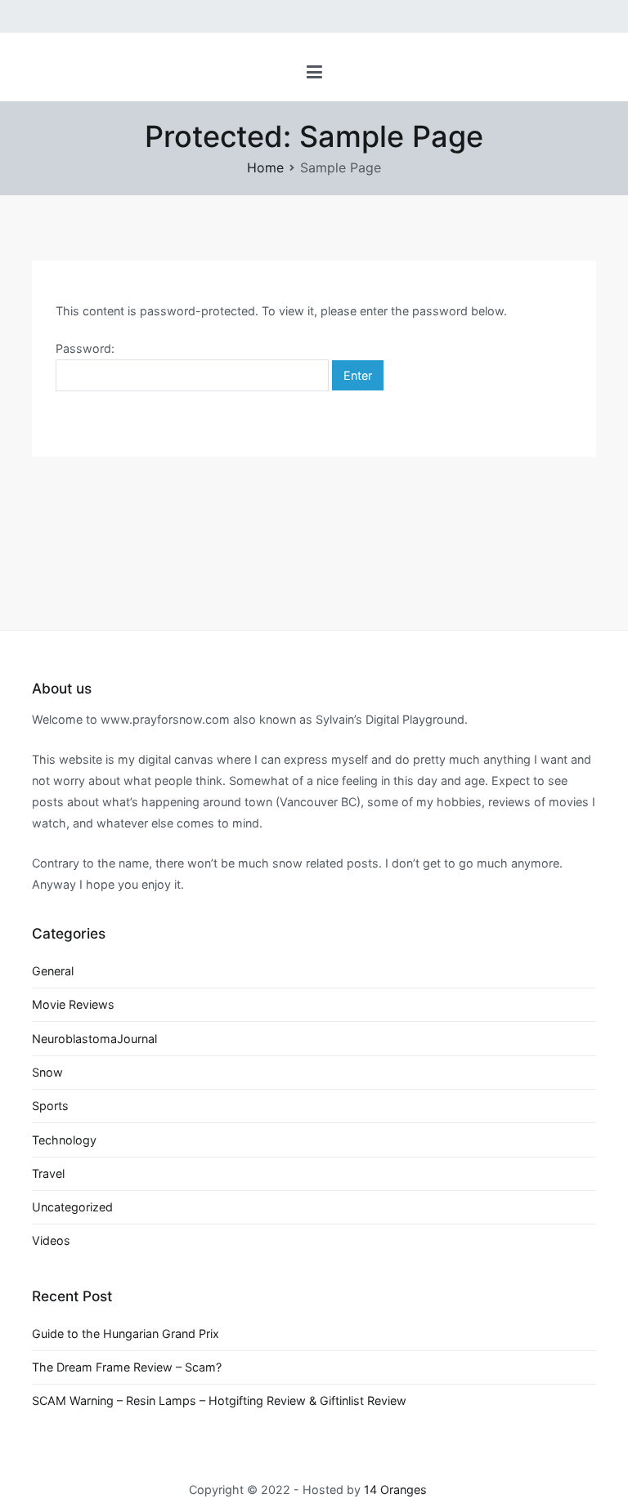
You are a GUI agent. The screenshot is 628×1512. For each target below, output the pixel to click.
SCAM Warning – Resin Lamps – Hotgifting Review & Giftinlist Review (219, 1400)
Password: (85, 348)
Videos (51, 1240)
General (53, 971)
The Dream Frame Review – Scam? (127, 1367)
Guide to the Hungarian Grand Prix (125, 1333)
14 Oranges (395, 1489)
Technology (64, 1140)
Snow (47, 1072)
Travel (48, 1173)
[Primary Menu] (314, 72)
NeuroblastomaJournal (94, 1039)
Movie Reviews (73, 1004)
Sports (50, 1106)
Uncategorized (72, 1207)
